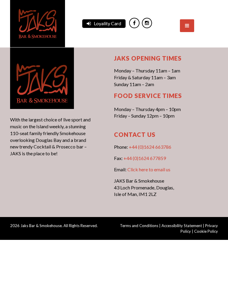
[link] (37, 23)
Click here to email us (148, 169)
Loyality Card (107, 23)
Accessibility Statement (182, 225)
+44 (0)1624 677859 (145, 158)
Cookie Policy (206, 231)
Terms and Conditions (139, 225)
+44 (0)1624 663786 (150, 147)
